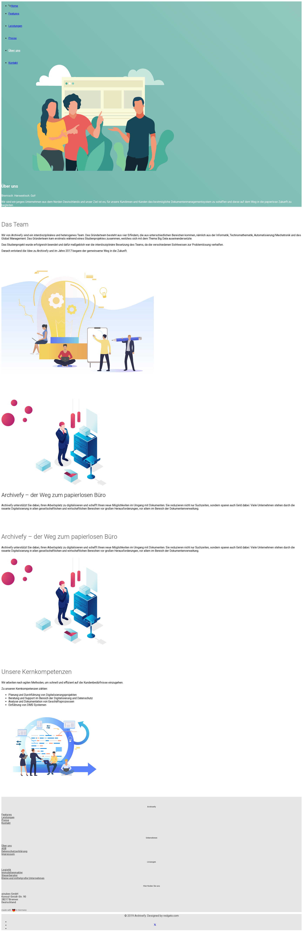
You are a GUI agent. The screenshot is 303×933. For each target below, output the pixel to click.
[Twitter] (155, 925)
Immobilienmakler (12, 872)
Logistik (6, 869)
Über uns (14, 50)
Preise (12, 38)
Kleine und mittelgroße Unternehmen (22, 878)
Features (13, 13)
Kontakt (13, 62)
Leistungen (15, 26)
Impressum (8, 854)
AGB (3, 848)
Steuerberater (9, 875)
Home (14, 6)
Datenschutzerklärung (14, 851)
